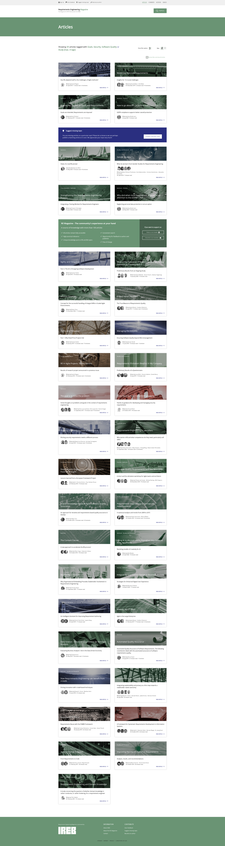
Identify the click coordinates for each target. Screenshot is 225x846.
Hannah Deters (135, 695)
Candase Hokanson (142, 307)
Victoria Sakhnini (146, 374)
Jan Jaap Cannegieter (91, 441)
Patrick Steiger (102, 409)
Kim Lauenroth (94, 409)
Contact (105, 833)
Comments (151, 2)
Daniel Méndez (140, 275)
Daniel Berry (154, 374)
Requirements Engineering (73, 10)
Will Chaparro (158, 480)
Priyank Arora (74, 654)
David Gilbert (134, 84)
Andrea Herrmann (127, 447)
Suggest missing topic (153, 136)
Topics (161, 11)
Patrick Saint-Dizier (80, 620)
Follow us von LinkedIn (152, 232)
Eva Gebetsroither (141, 172)
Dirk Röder (141, 84)
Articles (144, 2)
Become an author (130, 833)
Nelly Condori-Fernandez (154, 447)
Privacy (112, 841)
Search (165, 2)
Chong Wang (143, 447)
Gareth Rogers (75, 84)
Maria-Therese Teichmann (129, 172)
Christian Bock (75, 587)
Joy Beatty (133, 307)
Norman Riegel (151, 730)
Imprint (106, 841)
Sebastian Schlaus (86, 551)
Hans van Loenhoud (84, 409)
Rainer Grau (74, 309)
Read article (103, 87)
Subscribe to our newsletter (152, 237)
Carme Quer (93, 728)
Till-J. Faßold (74, 797)
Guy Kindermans (132, 116)
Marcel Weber (144, 516)
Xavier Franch (147, 275)
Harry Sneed (131, 657)
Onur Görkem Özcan (91, 482)
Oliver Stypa (78, 551)
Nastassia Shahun (132, 585)
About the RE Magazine (110, 830)
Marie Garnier (135, 763)
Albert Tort (74, 518)
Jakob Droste (143, 695)
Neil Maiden (131, 553)
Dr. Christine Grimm (80, 482)
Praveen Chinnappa (76, 208)
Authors (158, 2)
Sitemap (99, 841)
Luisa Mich (77, 168)
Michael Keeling (150, 480)
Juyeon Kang (88, 620)
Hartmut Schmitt (152, 695)
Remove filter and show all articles (156, 57)
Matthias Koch (87, 691)
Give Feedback (129, 828)
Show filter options (143, 48)
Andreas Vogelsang (157, 275)
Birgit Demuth (85, 763)
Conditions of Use (121, 841)
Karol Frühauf (74, 116)
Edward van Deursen (80, 441)
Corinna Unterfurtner (152, 172)
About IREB (106, 828)
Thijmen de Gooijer (141, 480)
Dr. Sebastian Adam (141, 730)
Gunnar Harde (75, 273)
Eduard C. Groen (79, 691)
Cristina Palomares (84, 728)
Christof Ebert (131, 409)
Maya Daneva (136, 447)
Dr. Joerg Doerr (159, 730)
